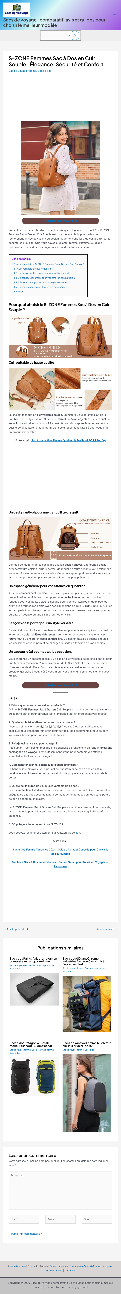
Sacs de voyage (18, 1266)
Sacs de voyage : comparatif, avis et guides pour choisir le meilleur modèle (54, 22)
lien (78, 832)
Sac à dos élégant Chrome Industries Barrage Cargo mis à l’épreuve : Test (84, 961)
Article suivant (107, 929)
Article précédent (15, 929)
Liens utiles (69, 1270)
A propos (63, 1266)
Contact (53, 1266)
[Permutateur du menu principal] (114, 15)
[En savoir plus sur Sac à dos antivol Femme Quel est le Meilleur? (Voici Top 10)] (87, 1093)
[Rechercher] (74, 35)
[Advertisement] (60, 97)
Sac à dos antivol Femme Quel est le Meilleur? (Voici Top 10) (68, 440)
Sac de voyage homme (43, 965)
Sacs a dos (44, 70)
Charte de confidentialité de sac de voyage (91, 1266)
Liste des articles (54, 1270)
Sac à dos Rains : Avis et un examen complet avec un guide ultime (33, 960)
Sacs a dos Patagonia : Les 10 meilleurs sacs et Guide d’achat (31, 1044)
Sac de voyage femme (22, 70)
